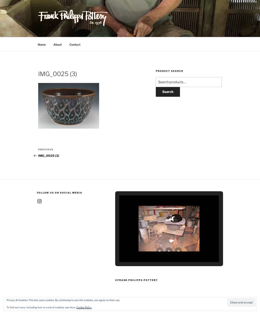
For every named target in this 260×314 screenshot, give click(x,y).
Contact (74, 44)
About (57, 44)
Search (167, 92)
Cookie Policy (84, 307)
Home (42, 44)
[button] (159, 251)
